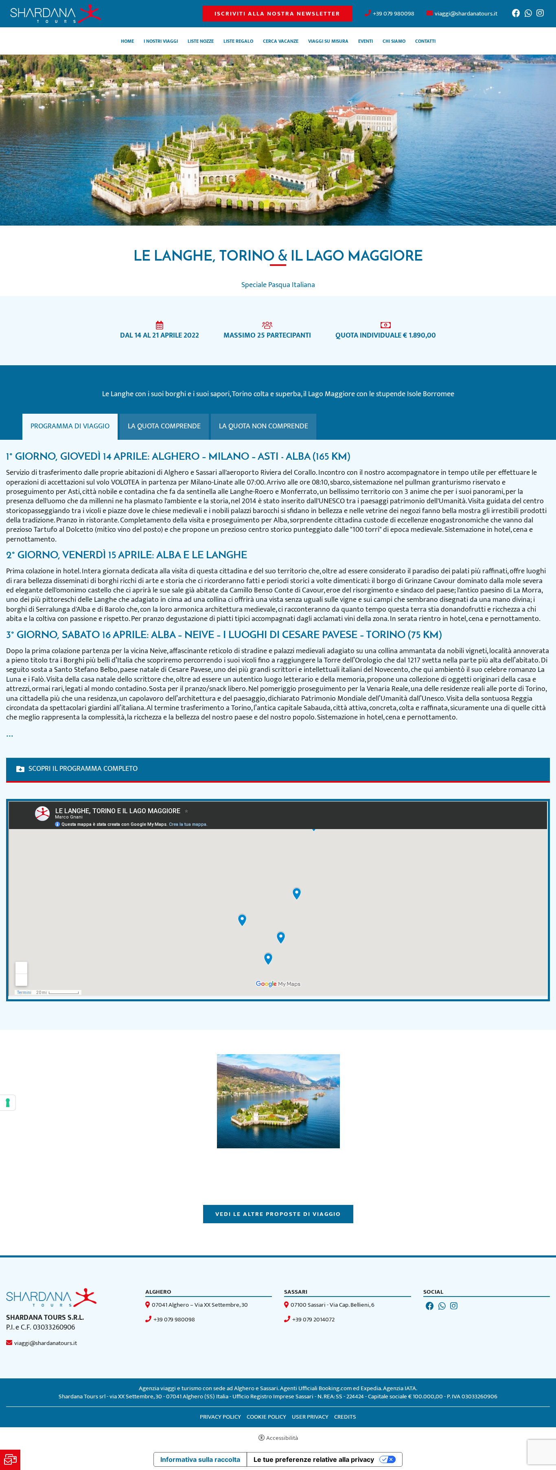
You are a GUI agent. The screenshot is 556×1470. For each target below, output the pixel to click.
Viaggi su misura (328, 41)
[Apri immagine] (278, 1101)
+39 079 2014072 (313, 1319)
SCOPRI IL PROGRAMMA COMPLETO (83, 769)
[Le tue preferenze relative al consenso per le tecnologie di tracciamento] (7, 1102)
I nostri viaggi (161, 41)
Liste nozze (201, 41)
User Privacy (310, 1417)
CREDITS (345, 1417)
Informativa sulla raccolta (200, 1459)
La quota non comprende (263, 426)
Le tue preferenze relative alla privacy (314, 1459)
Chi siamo (394, 41)
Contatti (425, 41)
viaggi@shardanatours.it (466, 14)
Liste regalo (238, 41)
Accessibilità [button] (282, 1438)
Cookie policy (266, 1417)
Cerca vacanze (280, 41)
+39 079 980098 (393, 14)
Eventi (365, 41)
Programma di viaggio (70, 426)
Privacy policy (220, 1417)
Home (127, 41)
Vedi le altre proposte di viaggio (278, 1214)
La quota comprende (164, 426)
